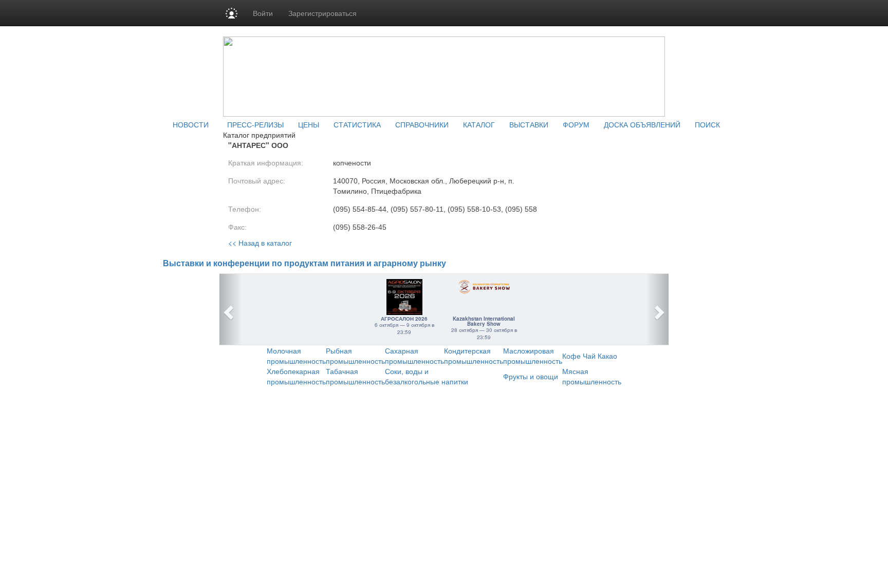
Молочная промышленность (296, 355)
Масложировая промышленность (532, 355)
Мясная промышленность (591, 376)
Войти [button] (263, 13)
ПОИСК (707, 124)
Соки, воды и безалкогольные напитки (426, 376)
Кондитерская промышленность (473, 355)
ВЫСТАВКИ (528, 124)
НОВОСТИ (191, 124)
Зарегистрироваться (322, 13)
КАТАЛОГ (479, 124)
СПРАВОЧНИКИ (422, 124)
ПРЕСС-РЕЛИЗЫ (255, 124)
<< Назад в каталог (260, 242)
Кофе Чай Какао (589, 355)
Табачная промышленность (355, 376)
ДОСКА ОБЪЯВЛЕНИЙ (642, 124)
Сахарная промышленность (414, 355)
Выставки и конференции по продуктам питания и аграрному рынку (304, 263)
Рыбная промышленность (355, 355)
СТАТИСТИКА (357, 124)
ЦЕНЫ (308, 124)
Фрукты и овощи (530, 376)
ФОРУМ (576, 124)
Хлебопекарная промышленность (296, 376)
